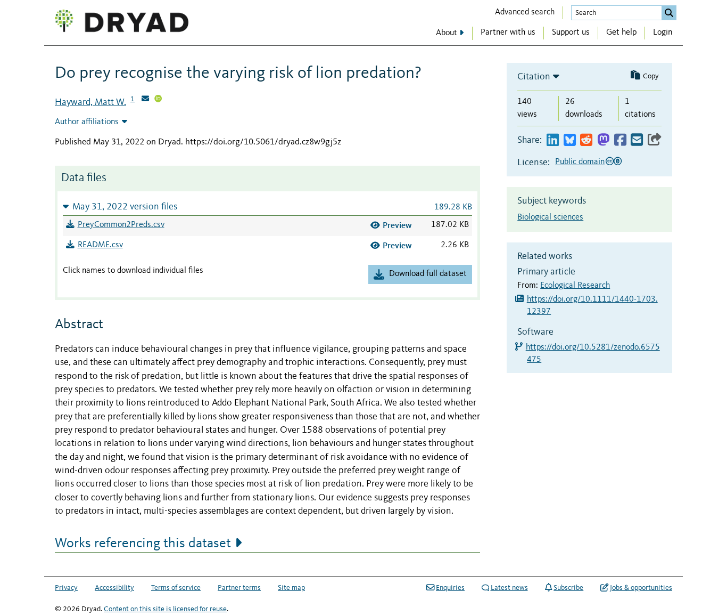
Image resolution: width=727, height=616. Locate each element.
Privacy (66, 587)
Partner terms (239, 587)
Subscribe (568, 587)
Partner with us (508, 32)
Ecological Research (575, 285)
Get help (621, 32)
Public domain (580, 162)
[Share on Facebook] (620, 140)
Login (662, 32)
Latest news (509, 587)
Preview (397, 225)
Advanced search (525, 12)
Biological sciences (550, 217)
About (446, 33)
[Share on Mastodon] (603, 140)
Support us (571, 32)
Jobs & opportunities (641, 587)
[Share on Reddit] (586, 140)
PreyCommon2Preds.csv (121, 225)
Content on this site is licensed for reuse (165, 609)
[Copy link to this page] (655, 140)
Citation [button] (533, 77)
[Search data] (669, 12)
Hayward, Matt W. (90, 102)
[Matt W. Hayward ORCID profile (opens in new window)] (158, 99)
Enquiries (450, 587)
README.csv (100, 245)
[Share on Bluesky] (570, 140)
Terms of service (176, 587)
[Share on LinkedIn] (553, 140)
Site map (291, 587)
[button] (267, 206)
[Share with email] (637, 140)
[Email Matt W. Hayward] (145, 99)
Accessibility (114, 587)
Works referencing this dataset (143, 543)
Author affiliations (87, 122)
